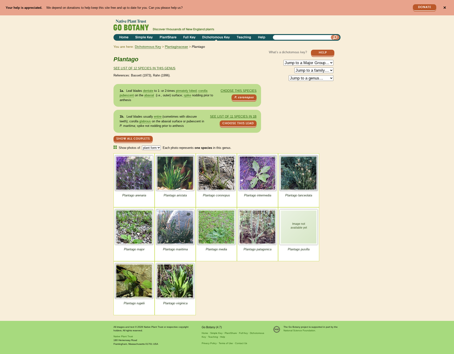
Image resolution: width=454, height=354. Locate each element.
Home (123, 37)
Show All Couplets (133, 138)
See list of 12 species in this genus (144, 68)
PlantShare (168, 37)
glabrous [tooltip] (145, 121)
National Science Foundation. (300, 330)
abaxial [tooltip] (149, 95)
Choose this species (239, 91)
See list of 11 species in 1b (233, 116)
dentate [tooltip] (148, 91)
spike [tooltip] (187, 95)
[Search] (335, 37)
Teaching (244, 37)
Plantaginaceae (176, 47)
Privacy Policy (209, 343)
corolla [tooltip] (202, 91)
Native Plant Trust (123, 336)
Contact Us (241, 343)
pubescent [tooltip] (127, 95)
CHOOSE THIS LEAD (238, 123)
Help (261, 37)
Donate (424, 7)
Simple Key (144, 37)
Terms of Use (226, 343)
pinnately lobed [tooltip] (186, 91)
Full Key (189, 37)
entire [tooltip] (158, 116)
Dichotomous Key (216, 37)
